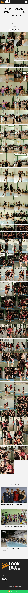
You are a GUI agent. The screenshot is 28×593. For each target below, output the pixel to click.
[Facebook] (5, 579)
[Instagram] (3, 579)
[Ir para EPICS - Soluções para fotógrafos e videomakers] (15, 586)
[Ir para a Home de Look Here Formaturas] (5, 2)
